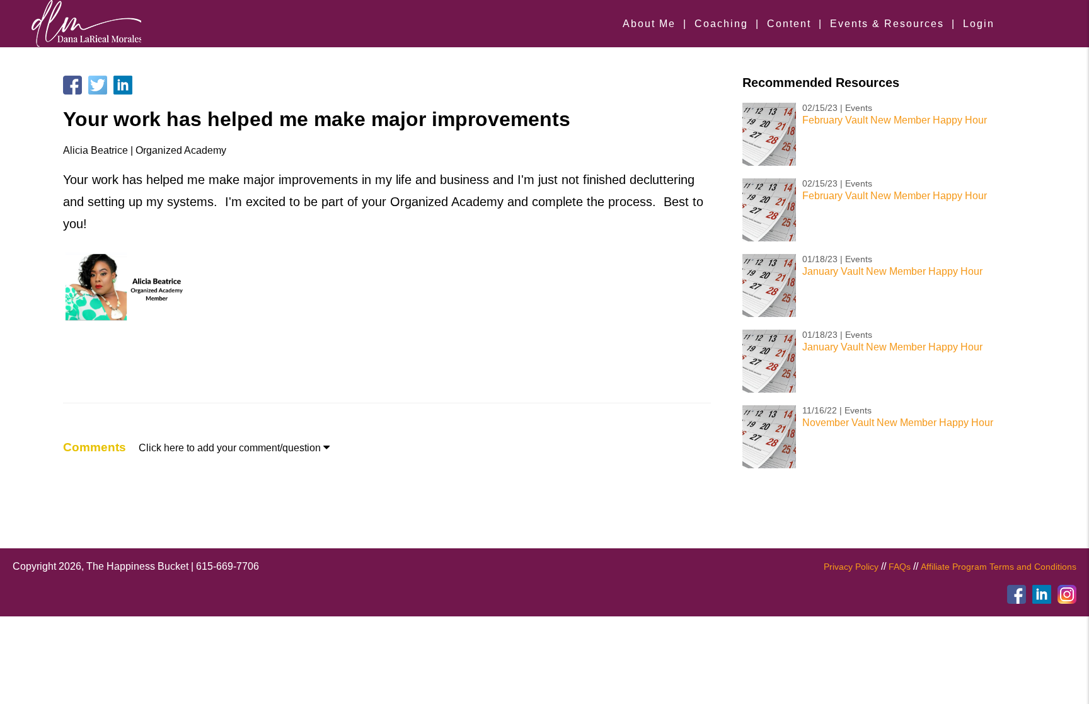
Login (978, 23)
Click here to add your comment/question (234, 447)
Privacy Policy (851, 567)
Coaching (721, 23)
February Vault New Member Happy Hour (894, 120)
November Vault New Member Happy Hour (897, 422)
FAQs (900, 567)
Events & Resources (887, 23)
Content (789, 23)
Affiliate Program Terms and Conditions (998, 567)
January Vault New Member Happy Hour (892, 271)
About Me (649, 23)
